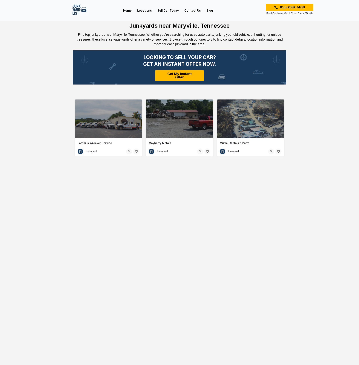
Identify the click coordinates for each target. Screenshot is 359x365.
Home (127, 10)
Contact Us (192, 10)
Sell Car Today (168, 10)
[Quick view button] (129, 151)
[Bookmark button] (136, 151)
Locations (144, 10)
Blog (209, 10)
